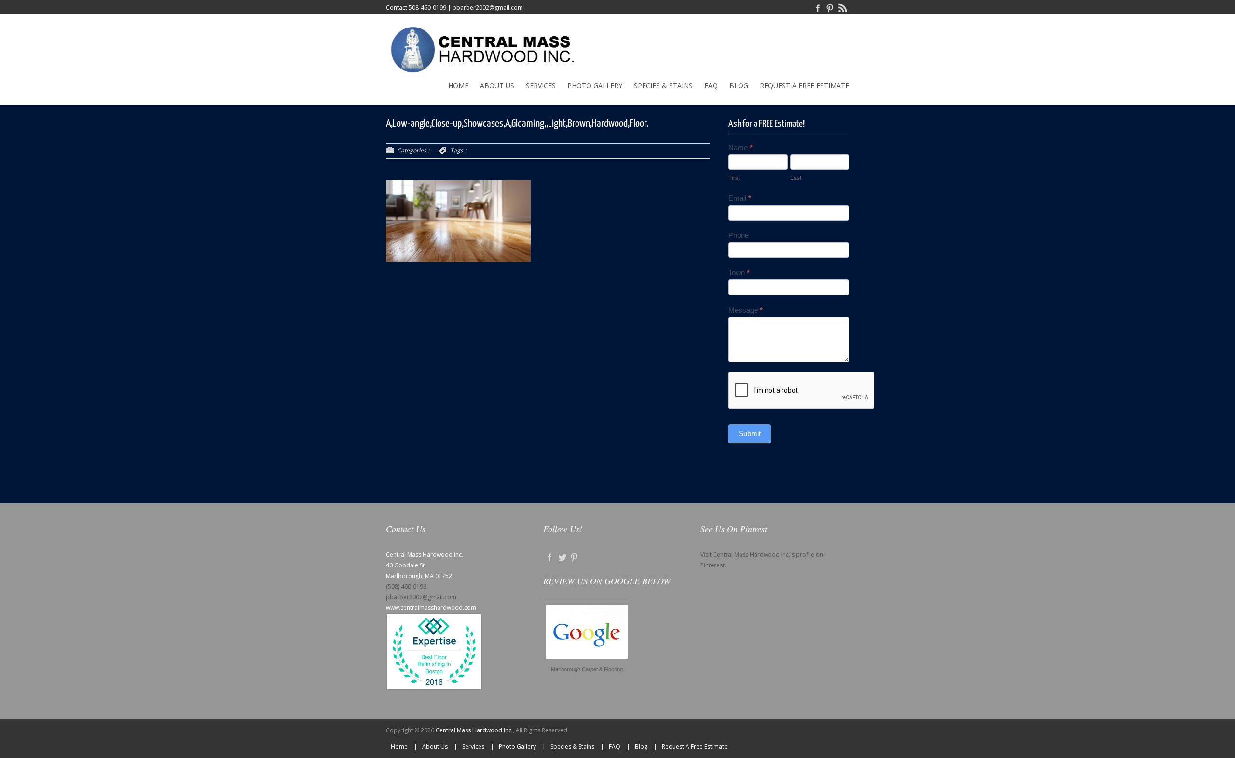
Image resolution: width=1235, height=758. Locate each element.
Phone (738, 235)
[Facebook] (817, 7)
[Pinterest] (830, 7)
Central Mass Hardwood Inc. (474, 730)
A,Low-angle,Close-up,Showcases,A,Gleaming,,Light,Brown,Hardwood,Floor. (517, 123)
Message (745, 310)
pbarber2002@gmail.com (488, 7)
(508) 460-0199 (406, 586)
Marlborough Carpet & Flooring (587, 669)
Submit (750, 433)
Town (739, 272)
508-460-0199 (427, 7)
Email (739, 198)
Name (740, 147)
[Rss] (843, 7)
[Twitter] (562, 557)
